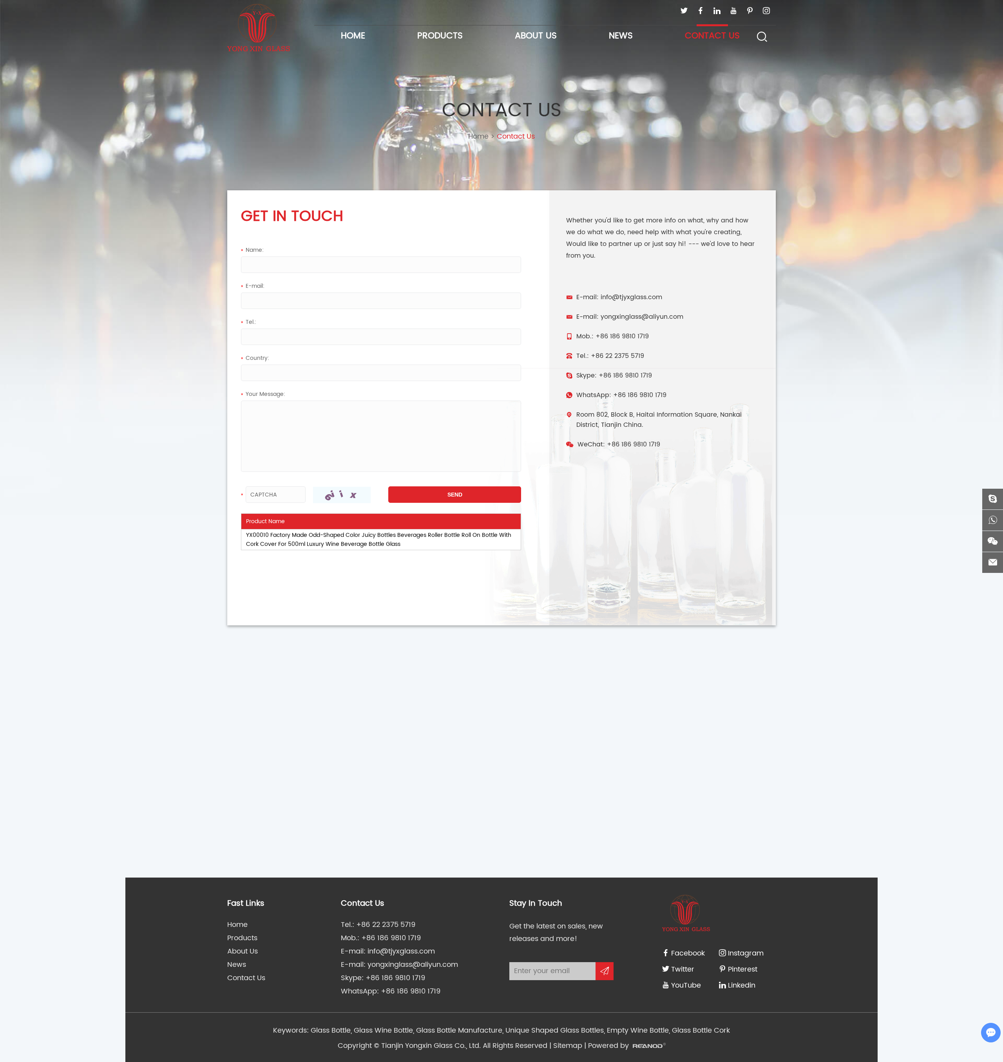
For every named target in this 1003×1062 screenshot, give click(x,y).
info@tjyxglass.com (631, 297)
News (621, 36)
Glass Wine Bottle (382, 1030)
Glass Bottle (331, 1030)
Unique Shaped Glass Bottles (553, 1030)
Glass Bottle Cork (700, 1030)
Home (353, 36)
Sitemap (567, 1045)
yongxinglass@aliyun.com (642, 317)
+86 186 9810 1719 (625, 375)
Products (440, 36)
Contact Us (712, 36)
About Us (536, 36)
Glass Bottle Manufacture (458, 1030)
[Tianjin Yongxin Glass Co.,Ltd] (258, 27)
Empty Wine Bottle (637, 1030)
